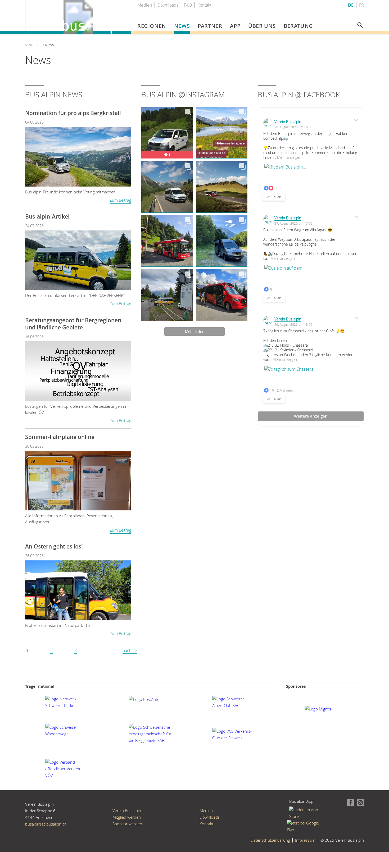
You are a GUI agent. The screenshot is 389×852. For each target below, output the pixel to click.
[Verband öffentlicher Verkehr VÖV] (67, 768)
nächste (130, 650)
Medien (144, 5)
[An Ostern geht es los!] (78, 589)
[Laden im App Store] (305, 813)
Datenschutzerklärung (270, 840)
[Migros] (318, 708)
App (235, 25)
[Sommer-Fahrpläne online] (78, 480)
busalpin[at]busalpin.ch (46, 824)
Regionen (151, 25)
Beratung (298, 25)
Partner (210, 25)
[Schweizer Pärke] (67, 701)
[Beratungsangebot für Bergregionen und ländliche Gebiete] (78, 370)
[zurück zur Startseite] (78, 17)
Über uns (262, 25)
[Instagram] (359, 802)
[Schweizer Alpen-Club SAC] (234, 701)
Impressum (305, 840)
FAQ (188, 5)
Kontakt (204, 5)
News (182, 25)
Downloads (167, 5)
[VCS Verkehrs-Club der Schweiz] (234, 734)
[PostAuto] (144, 698)
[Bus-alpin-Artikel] (78, 259)
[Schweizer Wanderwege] (67, 730)
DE (351, 5)
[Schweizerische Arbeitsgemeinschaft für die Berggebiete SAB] (150, 733)
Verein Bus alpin (287, 121)
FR (361, 5)
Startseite (33, 45)
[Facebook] (349, 802)
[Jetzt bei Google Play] (305, 825)
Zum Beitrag (120, 200)
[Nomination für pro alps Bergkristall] (78, 156)
